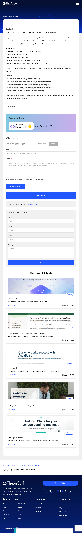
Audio (5, 507)
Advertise (38, 508)
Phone (10, 235)
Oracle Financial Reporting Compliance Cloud (26, 333)
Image (20, 507)
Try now (41, 195)
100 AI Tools (63, 511)
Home (4, 16)
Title (8, 149)
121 (73, 305)
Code (4, 518)
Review (9, 159)
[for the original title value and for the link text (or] (45, 491)
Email (10, 226)
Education (21, 503)
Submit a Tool (39, 504)
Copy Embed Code (42, 126)
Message (11, 245)
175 (73, 410)
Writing (20, 518)
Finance (10, 16)
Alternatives (63, 515)
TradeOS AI (12, 298)
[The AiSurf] (21, 126)
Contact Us (38, 511)
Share (40, 32)
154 (73, 375)
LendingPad (12, 403)
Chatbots (6, 515)
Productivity (22, 511)
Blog (60, 508)
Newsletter (62, 504)
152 (73, 340)
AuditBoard (12, 368)
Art (4, 503)
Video (20, 515)
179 (73, 444)
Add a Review (51, 32)
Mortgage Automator (16, 437)
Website (12, 106)
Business (6, 511)
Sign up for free (60, 483)
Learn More (12, 305)
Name (10, 217)
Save (32, 32)
